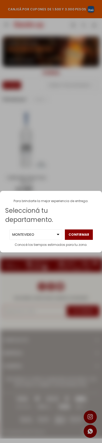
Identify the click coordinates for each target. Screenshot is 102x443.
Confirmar (79, 234)
